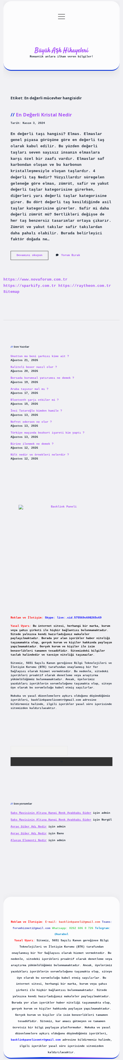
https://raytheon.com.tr (84, 286)
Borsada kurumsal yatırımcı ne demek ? (42, 378)
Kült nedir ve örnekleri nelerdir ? (40, 454)
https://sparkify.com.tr (29, 286)
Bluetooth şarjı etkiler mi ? (35, 400)
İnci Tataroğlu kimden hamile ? (36, 410)
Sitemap (11, 292)
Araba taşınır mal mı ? (29, 389)
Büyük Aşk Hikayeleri (61, 50)
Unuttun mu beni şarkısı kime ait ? (40, 356)
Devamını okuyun (32, 256)
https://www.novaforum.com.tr (35, 279)
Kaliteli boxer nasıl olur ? (34, 367)
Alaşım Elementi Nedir (29, 840)
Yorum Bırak (70, 255)
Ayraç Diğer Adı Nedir (29, 826)
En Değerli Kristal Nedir (44, 114)
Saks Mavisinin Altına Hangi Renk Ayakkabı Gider (51, 813)
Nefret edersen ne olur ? (31, 422)
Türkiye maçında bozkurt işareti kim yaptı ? (47, 432)
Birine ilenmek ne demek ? (32, 444)
